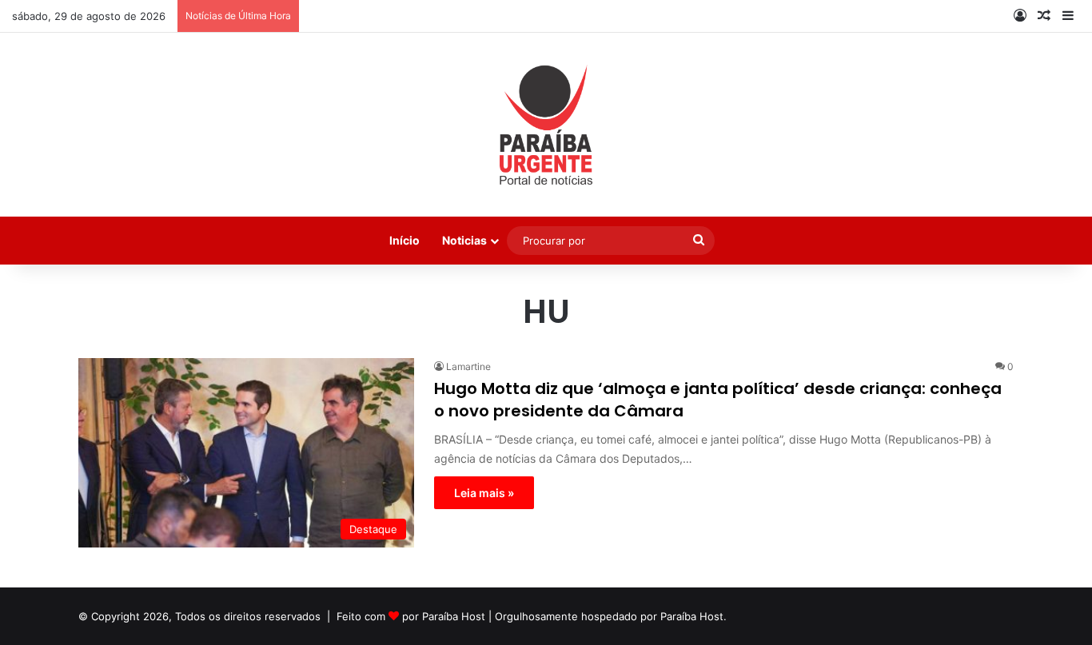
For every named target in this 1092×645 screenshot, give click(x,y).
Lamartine (468, 366)
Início (404, 240)
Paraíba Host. (693, 616)
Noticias (464, 240)
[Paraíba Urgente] (546, 125)
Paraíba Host (453, 616)
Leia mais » (484, 493)
